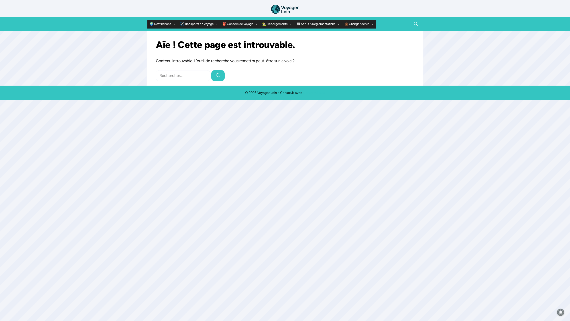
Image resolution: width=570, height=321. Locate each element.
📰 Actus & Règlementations (316, 24)
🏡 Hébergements (275, 24)
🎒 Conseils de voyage (238, 24)
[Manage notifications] (560, 312)
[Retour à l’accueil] (285, 8)
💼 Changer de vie (356, 24)
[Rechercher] (218, 75)
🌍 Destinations (160, 24)
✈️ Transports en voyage (197, 24)
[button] (416, 24)
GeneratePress (314, 93)
